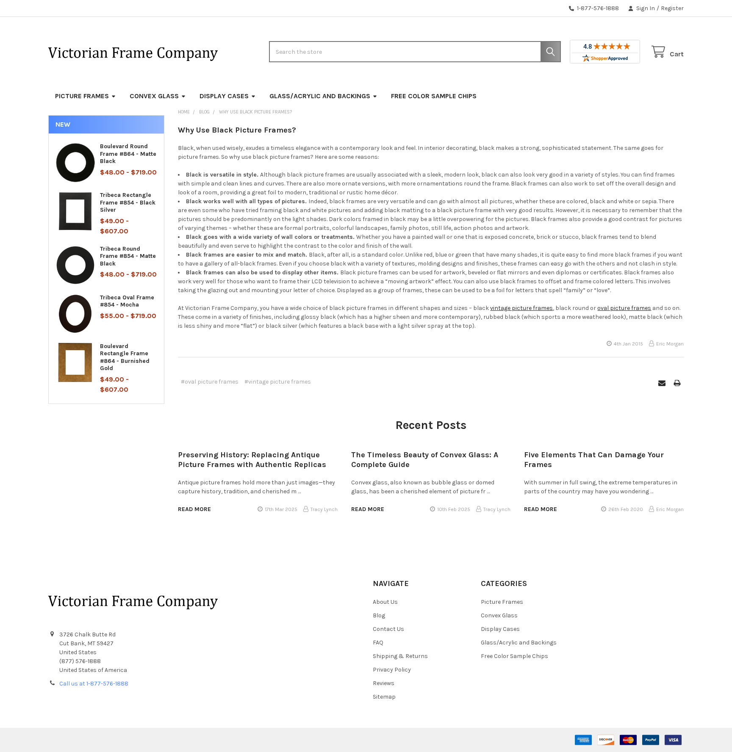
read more (194, 509)
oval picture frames (624, 308)
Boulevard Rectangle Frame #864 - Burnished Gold (125, 357)
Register (672, 8)
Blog (379, 615)
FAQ (378, 642)
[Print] (677, 383)
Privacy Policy (392, 669)
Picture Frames (82, 96)
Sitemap (384, 696)
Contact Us (388, 629)
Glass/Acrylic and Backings (319, 96)
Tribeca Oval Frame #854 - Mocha (127, 301)
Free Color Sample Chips (434, 96)
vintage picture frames (521, 308)
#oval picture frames (209, 381)
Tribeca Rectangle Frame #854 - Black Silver (127, 202)
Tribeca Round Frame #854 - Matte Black (128, 256)
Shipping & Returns (400, 656)
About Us (385, 601)
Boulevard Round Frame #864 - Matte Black (128, 154)
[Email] (661, 383)
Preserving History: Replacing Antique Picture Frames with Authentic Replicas (252, 459)
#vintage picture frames (277, 381)
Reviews (383, 683)
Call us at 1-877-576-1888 (93, 683)
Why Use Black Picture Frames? (237, 130)
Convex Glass (154, 96)
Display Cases (224, 96)
